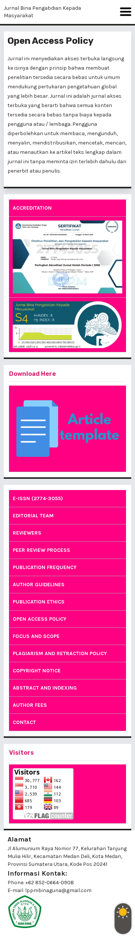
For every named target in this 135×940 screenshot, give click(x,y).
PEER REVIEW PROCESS (41, 550)
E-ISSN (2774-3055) (38, 498)
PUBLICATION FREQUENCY (44, 567)
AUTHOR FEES (30, 705)
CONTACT (24, 722)
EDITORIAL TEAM (33, 515)
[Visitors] (67, 793)
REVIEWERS (27, 533)
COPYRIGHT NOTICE (37, 670)
